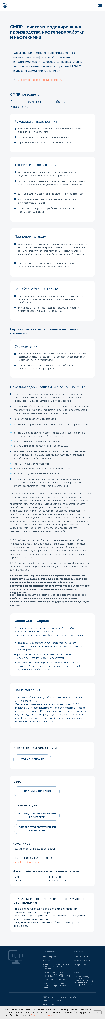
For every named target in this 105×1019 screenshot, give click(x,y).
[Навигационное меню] (100, 5)
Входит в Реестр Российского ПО (40, 79)
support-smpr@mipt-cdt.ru (26, 862)
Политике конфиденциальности (45, 1015)
